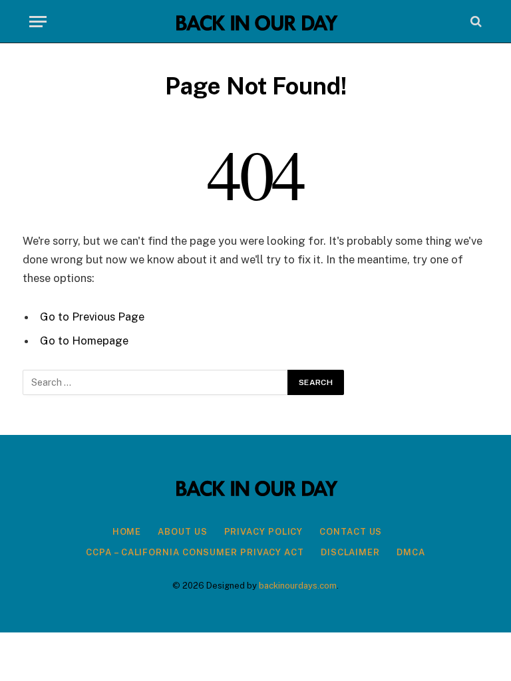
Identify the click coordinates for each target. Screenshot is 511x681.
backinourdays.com (298, 586)
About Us (182, 532)
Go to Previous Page (92, 316)
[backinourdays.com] (255, 22)
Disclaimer (350, 552)
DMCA (411, 552)
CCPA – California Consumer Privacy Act (195, 552)
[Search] (475, 22)
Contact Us (350, 532)
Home (127, 532)
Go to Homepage (84, 340)
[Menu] (38, 22)
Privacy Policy (263, 532)
